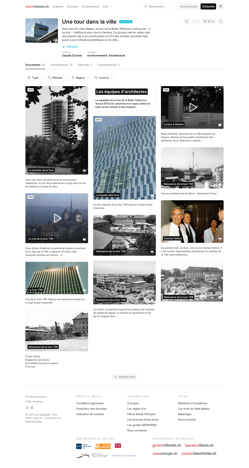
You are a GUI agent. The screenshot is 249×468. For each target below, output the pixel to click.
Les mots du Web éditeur (194, 408)
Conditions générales (90, 403)
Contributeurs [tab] (61, 64)
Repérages (185, 414)
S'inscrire (208, 6)
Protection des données (91, 408)
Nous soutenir (187, 419)
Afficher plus (127, 376)
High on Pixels (33, 421)
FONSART (45, 414)
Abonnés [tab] (85, 64)
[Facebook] (27, 407)
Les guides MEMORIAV (142, 425)
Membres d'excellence (192, 403)
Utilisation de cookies (90, 414)
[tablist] (124, 65)
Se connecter (189, 6)
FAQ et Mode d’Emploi (141, 414)
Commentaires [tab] (108, 64)
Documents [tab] (35, 64)
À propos (133, 403)
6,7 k (211, 21)
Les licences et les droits (143, 419)
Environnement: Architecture (106, 55)
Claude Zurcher (72, 55)
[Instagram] (32, 407)
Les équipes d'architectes (121, 91)
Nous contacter (137, 430)
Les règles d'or (136, 408)
